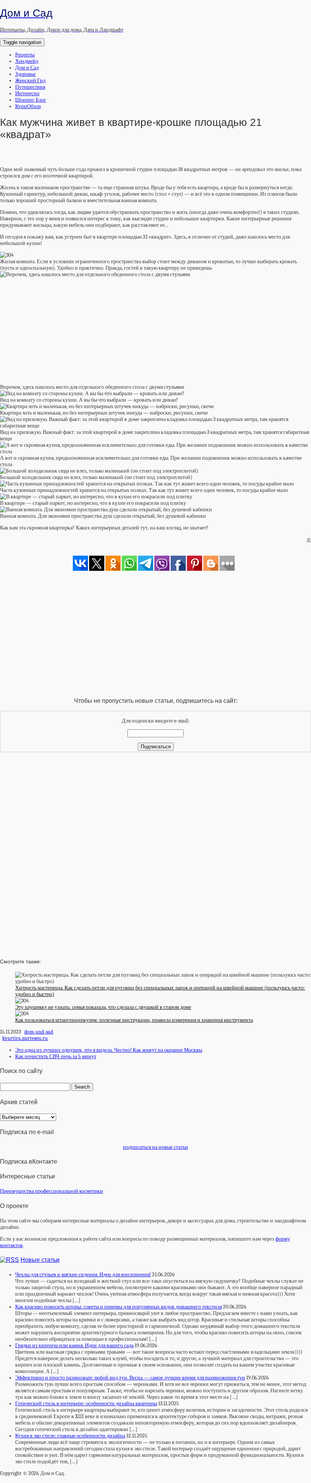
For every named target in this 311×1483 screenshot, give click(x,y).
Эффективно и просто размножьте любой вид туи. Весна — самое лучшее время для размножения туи (130, 1378)
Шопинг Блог (30, 100)
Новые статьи (40, 1260)
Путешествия (30, 87)
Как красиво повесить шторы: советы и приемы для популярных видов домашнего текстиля (118, 1307)
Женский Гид (30, 80)
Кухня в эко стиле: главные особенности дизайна (70, 1436)
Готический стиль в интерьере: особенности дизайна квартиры (86, 1403)
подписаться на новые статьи (155, 1147)
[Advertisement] (155, 331)
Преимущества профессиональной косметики (51, 1191)
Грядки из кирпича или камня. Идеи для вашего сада (74, 1345)
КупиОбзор (28, 106)
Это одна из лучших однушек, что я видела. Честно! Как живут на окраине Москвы (108, 1050)
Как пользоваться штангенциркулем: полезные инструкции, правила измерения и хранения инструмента (134, 1020)
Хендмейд (26, 61)
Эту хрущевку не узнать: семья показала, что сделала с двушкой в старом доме (103, 1007)
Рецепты (25, 55)
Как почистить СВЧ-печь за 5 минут (55, 1056)
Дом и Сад (27, 67)
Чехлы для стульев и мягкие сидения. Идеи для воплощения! (83, 1274)
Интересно (27, 93)
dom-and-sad (38, 1032)
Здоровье (25, 74)
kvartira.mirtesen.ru (25, 1038)
